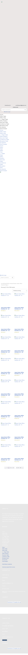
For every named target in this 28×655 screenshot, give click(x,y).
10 (20, 467)
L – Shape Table (4, 119)
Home (1, 114)
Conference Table (4, 124)
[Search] (25, 109)
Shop (5, 283)
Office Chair (3, 117)
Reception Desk (4, 125)
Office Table (3, 116)
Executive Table (4, 122)
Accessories (3, 127)
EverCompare (3, 128)
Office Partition (3, 121)
